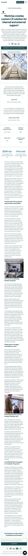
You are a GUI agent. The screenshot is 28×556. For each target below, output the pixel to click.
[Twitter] (7, 549)
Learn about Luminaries (14, 52)
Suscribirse (14, 543)
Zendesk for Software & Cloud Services (14, 48)
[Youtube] (17, 549)
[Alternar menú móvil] (26, 2)
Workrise (10, 169)
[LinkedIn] (14, 549)
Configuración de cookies (5, 553)
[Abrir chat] (25, 553)
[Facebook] (11, 549)
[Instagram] (20, 549)
